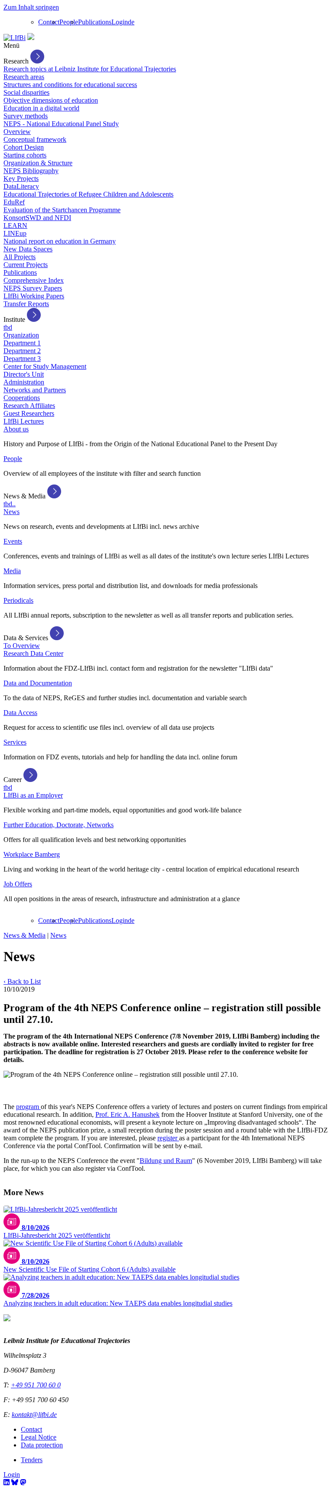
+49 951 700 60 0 (36, 1385)
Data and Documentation (37, 683)
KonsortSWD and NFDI (37, 217)
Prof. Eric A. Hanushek (127, 1114)
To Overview (21, 645)
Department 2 (22, 350)
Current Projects (25, 264)
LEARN (15, 225)
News (11, 511)
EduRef (14, 202)
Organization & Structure (37, 163)
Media (12, 571)
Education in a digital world (41, 108)
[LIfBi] (14, 37)
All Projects (19, 257)
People (68, 22)
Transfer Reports (26, 303)
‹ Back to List (22, 981)
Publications (94, 22)
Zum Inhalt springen (31, 7)
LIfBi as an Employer (33, 795)
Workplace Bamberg (31, 854)
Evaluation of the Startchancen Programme (62, 210)
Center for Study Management (44, 366)
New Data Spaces (27, 249)
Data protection (42, 1445)
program (28, 1106)
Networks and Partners (34, 390)
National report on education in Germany (59, 241)
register (168, 1138)
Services (14, 742)
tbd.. (9, 504)
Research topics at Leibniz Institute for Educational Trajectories (89, 69)
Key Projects (21, 178)
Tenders (31, 1459)
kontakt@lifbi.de (34, 1414)
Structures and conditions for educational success (70, 84)
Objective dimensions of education (50, 100)
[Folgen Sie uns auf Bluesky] (14, 1482)
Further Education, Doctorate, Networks (58, 825)
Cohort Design (23, 147)
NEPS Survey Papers (32, 288)
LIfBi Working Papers (33, 296)
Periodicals (18, 600)
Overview (17, 131)
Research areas (23, 76)
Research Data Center (33, 653)
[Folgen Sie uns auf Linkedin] (6, 1482)
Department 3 (22, 358)
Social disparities (26, 92)
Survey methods (25, 116)
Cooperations (21, 397)
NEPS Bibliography (31, 170)
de (131, 22)
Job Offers (17, 884)
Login (119, 22)
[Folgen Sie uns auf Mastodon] (23, 1482)
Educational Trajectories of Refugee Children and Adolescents (88, 194)
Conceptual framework (34, 139)
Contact (48, 22)
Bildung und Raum (166, 1160)
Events (12, 541)
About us (16, 429)
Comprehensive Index (33, 280)
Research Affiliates (29, 405)
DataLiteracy (21, 186)
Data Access (20, 712)
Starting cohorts (24, 155)
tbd (7, 327)
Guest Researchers (28, 413)
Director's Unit (23, 374)
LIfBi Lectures (23, 421)
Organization (21, 335)
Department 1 (22, 343)
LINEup (14, 233)
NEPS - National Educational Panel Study (61, 123)
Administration (23, 382)
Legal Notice (38, 1437)
